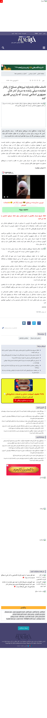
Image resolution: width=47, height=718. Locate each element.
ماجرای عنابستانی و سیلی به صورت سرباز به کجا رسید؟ (25, 358)
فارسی (44, 33)
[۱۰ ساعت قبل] (41, 584)
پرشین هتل (30, 614)
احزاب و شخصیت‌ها (20, 74)
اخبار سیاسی (32, 74)
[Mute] (7, 197)
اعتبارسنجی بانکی (40, 617)
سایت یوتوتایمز (40, 619)
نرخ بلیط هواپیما (11, 619)
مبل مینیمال (8, 612)
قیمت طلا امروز (29, 617)
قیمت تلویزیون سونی (19, 612)
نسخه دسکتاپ (23, 628)
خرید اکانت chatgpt (30, 619)
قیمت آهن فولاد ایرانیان (19, 614)
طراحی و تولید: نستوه (22, 646)
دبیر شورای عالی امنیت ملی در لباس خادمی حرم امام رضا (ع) (28, 455)
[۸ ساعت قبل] (41, 577)
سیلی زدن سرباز (35, 338)
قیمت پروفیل (14, 617)
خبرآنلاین (23, 40)
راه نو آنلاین (35, 612)
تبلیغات (16, 33)
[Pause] (4, 197)
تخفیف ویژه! (23, 209)
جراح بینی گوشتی (40, 614)
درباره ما (19, 33)
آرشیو (13, 33)
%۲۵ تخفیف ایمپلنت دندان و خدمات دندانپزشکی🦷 (23, 394)
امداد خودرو (19, 619)
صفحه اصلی (40, 74)
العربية (40, 33)
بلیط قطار (21, 617)
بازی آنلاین (28, 612)
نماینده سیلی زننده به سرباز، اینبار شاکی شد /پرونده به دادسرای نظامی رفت (20, 355)
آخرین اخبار (40, 407)
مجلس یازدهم (24, 338)
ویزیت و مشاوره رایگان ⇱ (24, 400)
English (36, 33)
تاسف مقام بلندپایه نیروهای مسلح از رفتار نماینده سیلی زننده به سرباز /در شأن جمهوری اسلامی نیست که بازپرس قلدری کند (24, 93)
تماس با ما (24, 33)
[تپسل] (2, 66)
